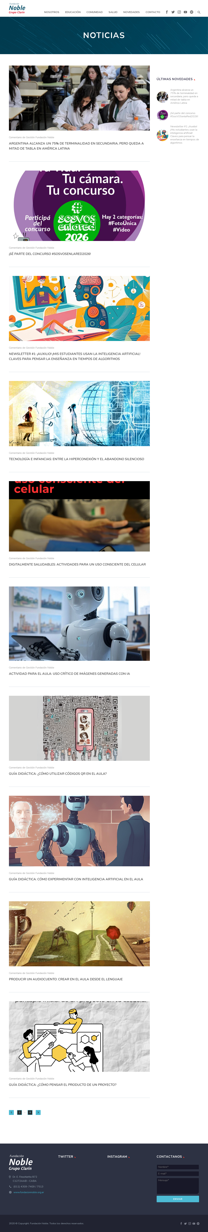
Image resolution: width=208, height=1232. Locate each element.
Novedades (131, 12)
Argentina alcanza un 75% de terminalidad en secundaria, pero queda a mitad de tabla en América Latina (184, 96)
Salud (113, 12)
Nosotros (51, 12)
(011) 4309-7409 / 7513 (28, 1186)
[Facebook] (167, 12)
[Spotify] (191, 12)
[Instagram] (179, 12)
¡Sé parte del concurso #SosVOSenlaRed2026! (184, 114)
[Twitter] (173, 12)
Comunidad (94, 12)
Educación (73, 12)
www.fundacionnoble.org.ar (28, 1192)
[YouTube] (185, 12)
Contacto (153, 12)
